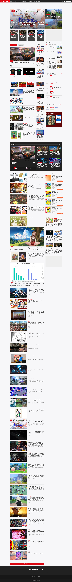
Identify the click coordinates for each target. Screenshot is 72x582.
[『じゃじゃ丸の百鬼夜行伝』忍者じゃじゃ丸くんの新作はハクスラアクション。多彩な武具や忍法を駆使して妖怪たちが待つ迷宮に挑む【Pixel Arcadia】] (55, 161)
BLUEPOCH (29, 219)
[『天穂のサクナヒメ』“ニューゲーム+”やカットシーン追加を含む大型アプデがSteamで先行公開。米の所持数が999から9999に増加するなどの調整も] (16, 109)
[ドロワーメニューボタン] (1, 1)
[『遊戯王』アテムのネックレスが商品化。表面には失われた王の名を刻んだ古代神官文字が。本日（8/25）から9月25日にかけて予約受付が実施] (16, 118)
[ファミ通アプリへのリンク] (33, 576)
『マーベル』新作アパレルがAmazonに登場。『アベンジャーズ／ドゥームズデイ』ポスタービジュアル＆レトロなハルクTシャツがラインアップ (16, 77)
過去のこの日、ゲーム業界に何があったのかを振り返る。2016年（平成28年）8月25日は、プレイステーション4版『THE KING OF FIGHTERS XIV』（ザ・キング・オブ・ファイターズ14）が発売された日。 (36, 446)
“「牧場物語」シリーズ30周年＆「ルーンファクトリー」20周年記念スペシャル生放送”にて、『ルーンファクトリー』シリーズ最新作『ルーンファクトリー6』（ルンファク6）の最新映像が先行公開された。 (36, 479)
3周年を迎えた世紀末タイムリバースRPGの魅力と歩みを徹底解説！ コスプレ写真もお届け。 (36, 218)
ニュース (32, 1)
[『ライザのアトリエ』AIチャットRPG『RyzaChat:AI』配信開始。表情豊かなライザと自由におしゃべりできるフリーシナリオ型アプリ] (55, 149)
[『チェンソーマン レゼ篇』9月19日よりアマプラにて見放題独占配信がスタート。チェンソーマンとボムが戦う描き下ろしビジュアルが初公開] (18, 293)
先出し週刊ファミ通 (30, 321)
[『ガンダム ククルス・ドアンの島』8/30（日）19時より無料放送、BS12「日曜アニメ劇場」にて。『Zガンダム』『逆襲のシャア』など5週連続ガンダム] (18, 523)
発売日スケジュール (24, 1)
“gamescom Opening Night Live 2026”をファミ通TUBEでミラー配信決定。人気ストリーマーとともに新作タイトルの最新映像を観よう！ (31, 37)
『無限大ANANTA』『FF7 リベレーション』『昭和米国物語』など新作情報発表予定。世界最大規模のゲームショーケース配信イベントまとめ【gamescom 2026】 (40, 37)
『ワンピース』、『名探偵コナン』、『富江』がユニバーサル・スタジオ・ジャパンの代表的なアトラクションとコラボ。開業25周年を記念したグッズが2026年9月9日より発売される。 (36, 257)
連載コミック (29, 332)
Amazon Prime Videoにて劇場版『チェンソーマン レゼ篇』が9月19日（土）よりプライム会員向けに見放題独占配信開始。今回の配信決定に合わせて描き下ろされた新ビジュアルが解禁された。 (36, 293)
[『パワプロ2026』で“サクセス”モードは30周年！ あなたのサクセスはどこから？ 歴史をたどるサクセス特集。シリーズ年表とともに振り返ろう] (49, 245)
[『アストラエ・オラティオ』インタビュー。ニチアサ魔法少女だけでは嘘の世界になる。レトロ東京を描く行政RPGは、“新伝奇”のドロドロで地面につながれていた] (40, 132)
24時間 (50, 44)
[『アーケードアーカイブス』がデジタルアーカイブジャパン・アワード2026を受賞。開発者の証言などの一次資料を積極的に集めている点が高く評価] (29, 71)
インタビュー (38, 73)
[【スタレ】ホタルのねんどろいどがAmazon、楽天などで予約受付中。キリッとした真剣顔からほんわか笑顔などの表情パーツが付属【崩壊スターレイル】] (16, 92)
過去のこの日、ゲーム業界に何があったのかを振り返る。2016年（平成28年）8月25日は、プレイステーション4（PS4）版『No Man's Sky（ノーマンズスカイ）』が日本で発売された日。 (36, 457)
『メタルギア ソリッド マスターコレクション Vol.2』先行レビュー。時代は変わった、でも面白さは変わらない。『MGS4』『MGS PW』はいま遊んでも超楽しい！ (23, 37)
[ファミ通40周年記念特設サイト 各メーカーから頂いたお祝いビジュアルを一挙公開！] (18, 304)
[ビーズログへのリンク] (39, 576)
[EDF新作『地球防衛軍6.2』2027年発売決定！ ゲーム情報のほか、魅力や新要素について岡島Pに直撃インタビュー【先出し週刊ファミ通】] (18, 326)
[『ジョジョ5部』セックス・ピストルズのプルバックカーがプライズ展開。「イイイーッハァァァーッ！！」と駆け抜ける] (18, 188)
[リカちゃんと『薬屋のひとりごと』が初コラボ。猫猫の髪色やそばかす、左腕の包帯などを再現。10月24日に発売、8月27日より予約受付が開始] (16, 135)
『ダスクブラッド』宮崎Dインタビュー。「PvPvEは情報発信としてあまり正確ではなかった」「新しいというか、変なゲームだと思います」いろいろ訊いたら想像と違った (40, 101)
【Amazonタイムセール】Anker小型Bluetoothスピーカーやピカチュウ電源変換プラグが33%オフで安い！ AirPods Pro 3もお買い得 (53, 57)
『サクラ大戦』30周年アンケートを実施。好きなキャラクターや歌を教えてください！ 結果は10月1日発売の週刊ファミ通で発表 (40, 53)
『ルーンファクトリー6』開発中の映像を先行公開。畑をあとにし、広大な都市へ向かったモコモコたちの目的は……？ (53, 26)
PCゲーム (20, 1)
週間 (52, 44)
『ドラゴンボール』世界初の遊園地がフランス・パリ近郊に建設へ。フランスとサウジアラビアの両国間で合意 (22, 64)
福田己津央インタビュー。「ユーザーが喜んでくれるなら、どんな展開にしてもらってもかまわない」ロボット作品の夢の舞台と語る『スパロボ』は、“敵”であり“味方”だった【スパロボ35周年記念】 (40, 77)
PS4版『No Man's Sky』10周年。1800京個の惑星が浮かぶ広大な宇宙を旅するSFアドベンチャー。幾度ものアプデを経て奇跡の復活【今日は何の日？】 (36, 454)
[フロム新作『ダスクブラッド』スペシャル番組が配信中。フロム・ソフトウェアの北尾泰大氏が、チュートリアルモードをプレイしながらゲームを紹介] (40, 59)
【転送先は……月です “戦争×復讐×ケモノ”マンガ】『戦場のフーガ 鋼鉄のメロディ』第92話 (36, 334)
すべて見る (61, 42)
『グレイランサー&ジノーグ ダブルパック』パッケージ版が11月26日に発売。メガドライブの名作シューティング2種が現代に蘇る (36, 531)
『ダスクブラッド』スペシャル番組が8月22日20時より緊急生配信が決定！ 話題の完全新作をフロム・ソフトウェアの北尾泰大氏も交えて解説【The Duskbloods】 (40, 89)
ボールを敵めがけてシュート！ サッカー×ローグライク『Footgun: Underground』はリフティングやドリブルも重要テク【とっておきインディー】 (42, 165)
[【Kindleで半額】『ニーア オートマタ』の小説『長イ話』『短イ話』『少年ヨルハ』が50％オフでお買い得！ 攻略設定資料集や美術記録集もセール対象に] (16, 126)
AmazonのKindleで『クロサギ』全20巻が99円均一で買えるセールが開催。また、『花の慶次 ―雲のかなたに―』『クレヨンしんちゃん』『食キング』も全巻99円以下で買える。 (36, 210)
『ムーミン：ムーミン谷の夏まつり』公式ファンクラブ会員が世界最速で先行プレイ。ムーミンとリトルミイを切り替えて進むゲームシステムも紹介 (36, 312)
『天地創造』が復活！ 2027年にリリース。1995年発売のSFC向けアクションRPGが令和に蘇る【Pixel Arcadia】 (27, 24)
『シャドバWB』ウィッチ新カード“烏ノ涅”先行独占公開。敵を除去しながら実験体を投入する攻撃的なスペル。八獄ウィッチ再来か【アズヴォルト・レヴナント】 (14, 37)
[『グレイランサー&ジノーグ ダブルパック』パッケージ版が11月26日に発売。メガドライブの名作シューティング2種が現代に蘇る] (18, 534)
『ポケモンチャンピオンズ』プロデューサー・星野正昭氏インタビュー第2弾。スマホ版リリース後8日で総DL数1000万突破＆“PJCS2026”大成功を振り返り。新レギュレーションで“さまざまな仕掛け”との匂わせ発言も (40, 125)
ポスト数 (58, 44)
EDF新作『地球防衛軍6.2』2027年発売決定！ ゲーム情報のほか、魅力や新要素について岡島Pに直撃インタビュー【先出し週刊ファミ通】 (36, 323)
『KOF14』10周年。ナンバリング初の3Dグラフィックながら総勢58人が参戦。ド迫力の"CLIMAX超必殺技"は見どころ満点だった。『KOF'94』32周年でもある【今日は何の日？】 (36, 443)
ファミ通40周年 (31, 299)
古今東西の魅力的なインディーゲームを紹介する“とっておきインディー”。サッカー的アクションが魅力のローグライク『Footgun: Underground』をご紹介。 (36, 370)
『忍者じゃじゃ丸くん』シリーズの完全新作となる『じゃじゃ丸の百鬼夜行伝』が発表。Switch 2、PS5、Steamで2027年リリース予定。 (36, 391)
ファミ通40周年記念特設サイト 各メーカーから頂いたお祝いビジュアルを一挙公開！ (36, 301)
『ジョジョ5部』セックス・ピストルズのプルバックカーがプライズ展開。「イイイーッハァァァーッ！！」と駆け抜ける (36, 185)
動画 (34, 1)
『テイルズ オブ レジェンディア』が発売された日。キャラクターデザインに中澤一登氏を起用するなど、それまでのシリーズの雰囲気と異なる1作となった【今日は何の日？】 (36, 399)
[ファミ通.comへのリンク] (6, 1)
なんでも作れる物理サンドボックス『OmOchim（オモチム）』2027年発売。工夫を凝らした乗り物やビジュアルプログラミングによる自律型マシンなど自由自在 (36, 487)
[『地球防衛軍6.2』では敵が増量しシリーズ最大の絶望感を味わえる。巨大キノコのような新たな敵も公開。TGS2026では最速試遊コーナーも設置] (59, 66)
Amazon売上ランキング (50, 173)
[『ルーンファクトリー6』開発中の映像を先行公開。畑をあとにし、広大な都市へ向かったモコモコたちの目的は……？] (53, 24)
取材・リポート (29, 496)
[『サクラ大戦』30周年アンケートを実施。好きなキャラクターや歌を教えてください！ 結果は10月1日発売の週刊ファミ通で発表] (40, 48)
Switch (15, 1)
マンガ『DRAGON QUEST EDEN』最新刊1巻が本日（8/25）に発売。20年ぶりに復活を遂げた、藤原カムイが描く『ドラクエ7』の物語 (36, 410)
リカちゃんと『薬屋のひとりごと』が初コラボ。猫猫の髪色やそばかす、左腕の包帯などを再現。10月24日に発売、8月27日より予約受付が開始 (29, 133)
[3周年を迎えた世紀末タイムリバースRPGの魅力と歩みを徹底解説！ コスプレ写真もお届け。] (18, 221)
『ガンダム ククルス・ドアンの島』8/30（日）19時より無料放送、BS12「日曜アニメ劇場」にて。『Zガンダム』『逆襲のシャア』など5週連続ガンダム (36, 520)
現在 (46, 44)
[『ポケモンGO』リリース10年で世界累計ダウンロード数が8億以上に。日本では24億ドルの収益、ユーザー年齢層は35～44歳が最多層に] (27, 272)
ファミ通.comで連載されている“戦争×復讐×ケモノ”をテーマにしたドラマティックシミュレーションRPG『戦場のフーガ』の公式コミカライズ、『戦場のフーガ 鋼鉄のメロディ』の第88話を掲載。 (36, 336)
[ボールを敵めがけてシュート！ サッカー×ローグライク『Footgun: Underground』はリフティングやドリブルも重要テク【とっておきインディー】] (42, 161)
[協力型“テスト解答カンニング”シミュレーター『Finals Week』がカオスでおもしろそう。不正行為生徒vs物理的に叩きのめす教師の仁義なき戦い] (18, 556)
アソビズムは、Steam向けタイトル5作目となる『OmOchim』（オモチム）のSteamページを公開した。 (36, 489)
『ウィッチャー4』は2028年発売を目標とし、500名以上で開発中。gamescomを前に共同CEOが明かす (36, 432)
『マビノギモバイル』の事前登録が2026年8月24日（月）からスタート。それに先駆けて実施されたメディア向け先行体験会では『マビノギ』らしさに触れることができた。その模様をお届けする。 (35, 501)
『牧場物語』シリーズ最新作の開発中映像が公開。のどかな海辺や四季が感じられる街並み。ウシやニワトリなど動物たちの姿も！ (36, 465)
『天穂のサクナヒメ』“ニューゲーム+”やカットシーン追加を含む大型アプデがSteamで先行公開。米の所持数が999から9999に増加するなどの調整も (29, 108)
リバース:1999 (30, 216)
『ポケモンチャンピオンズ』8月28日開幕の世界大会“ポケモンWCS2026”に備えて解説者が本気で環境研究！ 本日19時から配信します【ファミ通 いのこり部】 (36, 542)
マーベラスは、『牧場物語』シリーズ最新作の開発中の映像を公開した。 (35, 468)
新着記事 (21, 45)
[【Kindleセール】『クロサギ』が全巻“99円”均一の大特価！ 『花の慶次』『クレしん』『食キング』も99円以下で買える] (18, 210)
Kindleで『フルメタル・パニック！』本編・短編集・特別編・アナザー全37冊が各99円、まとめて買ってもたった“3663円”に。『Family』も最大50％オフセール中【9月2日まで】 (29, 100)
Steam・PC (47, 108)
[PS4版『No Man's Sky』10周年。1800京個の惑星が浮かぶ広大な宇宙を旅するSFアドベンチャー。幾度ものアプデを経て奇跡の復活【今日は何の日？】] (18, 457)
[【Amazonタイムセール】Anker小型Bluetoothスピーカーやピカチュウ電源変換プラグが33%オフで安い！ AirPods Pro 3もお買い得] (59, 57)
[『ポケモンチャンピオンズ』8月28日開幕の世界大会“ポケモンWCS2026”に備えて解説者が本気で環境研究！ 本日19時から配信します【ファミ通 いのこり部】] (18, 545)
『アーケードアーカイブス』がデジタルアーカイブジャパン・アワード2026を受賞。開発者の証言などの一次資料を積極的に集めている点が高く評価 (29, 77)
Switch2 (13, 1)
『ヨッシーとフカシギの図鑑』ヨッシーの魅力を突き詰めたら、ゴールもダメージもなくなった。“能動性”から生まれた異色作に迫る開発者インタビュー (49, 225)
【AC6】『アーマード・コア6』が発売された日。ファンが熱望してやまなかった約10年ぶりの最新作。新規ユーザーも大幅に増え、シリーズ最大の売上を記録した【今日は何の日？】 (36, 378)
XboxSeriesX (51, 108)
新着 (11, 1)
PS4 (57, 107)
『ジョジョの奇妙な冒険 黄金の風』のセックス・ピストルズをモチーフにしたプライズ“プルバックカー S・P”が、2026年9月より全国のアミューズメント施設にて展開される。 (36, 188)
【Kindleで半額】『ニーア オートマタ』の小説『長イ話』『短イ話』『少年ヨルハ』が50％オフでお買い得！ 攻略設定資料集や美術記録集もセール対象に (29, 125)
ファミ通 (29, 302)
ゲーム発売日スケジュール (51, 104)
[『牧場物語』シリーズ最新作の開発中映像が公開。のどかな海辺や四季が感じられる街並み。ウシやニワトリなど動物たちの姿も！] (18, 468)
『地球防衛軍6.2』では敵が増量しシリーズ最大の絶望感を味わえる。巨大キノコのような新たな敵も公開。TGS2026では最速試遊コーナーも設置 (53, 67)
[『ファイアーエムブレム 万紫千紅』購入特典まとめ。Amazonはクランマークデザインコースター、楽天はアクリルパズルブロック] (58, 220)
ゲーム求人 (29, 1)
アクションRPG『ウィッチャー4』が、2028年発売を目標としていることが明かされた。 (36, 434)
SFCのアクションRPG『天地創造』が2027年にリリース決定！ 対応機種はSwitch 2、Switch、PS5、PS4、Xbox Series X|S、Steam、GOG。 (36, 424)
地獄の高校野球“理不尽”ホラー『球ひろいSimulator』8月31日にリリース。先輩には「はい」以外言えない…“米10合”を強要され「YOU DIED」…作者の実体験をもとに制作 (36, 509)
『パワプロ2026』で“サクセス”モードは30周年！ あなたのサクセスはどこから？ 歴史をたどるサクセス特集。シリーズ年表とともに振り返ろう (49, 250)
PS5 (17, 1)
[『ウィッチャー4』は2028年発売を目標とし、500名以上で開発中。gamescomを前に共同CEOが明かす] (18, 435)
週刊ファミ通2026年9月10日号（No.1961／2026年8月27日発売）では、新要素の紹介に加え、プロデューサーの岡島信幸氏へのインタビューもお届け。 (36, 326)
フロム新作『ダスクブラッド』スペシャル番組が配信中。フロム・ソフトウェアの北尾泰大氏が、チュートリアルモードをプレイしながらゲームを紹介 (40, 64)
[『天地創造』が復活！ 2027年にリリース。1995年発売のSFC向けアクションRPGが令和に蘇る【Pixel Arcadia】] (27, 19)
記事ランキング (48, 42)
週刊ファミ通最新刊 (50, 113)
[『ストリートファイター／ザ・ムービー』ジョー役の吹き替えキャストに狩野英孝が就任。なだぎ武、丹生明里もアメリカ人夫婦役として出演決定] (18, 358)
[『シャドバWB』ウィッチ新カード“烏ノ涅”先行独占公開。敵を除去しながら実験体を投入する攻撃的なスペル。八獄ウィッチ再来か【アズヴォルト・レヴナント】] (14, 32)
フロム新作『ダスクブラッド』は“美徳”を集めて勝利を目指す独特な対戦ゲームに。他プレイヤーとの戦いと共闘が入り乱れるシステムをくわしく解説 (40, 113)
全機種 (47, 107)
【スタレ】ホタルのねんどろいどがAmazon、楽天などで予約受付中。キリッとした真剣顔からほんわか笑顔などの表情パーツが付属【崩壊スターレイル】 (29, 91)
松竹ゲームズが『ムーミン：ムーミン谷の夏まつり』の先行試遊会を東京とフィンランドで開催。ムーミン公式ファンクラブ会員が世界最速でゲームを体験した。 (36, 315)
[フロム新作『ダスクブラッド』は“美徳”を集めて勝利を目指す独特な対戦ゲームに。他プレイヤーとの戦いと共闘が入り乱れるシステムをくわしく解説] (40, 108)
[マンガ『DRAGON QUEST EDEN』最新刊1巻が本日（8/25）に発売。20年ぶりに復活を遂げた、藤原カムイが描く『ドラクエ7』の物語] (18, 413)
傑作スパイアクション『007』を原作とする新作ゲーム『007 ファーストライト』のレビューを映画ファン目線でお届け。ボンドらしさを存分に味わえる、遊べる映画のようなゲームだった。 (36, 348)
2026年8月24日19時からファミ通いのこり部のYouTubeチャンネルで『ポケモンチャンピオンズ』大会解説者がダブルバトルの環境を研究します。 (36, 545)
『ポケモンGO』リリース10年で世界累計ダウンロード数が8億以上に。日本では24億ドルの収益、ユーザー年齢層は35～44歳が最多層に (27, 284)
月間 (55, 44)
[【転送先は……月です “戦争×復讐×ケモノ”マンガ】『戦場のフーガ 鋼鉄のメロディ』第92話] (18, 337)
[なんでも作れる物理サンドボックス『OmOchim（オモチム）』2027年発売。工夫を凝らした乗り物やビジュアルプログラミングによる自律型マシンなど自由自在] (18, 490)
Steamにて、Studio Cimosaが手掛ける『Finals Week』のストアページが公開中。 (36, 555)
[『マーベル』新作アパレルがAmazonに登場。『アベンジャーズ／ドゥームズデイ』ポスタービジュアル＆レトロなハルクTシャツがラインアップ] (16, 71)
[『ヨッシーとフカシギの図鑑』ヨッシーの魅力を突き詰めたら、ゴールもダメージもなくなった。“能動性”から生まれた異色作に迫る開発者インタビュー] (49, 220)
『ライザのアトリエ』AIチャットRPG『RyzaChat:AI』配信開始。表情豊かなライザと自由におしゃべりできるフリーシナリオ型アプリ (55, 153)
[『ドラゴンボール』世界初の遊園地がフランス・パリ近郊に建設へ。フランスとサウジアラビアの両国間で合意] (22, 54)
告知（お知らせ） (31, 34)
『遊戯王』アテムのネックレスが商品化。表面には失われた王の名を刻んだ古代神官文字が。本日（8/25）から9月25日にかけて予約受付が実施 (29, 116)
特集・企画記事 (38, 1)
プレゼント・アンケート (40, 50)
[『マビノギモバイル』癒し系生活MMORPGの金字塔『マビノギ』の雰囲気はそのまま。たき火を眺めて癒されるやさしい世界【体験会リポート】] (53, 14)
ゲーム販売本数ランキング (51, 73)
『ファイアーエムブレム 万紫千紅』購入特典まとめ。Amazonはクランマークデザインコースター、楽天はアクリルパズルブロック (58, 225)
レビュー (21, 34)
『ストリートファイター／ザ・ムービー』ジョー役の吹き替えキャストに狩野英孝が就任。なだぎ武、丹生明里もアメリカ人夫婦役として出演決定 (36, 356)
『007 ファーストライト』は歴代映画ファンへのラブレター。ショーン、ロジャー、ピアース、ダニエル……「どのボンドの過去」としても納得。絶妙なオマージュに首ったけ (36, 345)
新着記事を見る (27, 563)
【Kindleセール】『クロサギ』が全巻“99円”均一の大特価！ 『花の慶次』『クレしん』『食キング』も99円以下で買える (36, 207)
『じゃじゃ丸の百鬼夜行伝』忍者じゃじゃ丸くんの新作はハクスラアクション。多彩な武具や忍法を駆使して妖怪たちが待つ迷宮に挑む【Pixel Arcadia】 (55, 165)
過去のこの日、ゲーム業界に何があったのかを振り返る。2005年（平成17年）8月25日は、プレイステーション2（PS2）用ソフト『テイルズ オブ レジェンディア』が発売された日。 (36, 402)
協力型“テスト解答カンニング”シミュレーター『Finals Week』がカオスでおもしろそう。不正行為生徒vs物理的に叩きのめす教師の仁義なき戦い (36, 553)
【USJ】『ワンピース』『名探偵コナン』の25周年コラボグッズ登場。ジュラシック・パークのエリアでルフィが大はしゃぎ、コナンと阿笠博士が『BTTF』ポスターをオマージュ (53, 62)
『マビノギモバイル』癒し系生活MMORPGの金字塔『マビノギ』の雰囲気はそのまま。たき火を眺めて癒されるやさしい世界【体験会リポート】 (53, 17)
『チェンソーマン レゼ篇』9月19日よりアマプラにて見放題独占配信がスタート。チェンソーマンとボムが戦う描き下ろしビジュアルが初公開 (36, 290)
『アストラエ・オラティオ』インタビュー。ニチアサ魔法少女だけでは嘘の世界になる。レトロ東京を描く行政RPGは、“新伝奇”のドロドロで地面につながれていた (40, 137)
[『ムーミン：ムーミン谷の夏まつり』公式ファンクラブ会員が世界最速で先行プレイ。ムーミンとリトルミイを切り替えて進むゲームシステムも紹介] (18, 315)
